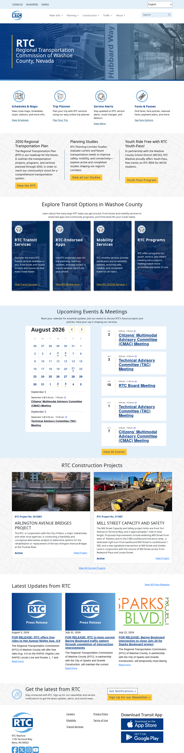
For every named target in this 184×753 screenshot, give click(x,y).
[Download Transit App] (142, 724)
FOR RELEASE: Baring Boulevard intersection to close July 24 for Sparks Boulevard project (142, 641)
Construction (90, 15)
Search (169, 14)
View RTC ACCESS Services (111, 284)
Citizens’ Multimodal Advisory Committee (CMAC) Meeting (138, 339)
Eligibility (71, 720)
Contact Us (17, 4)
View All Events (114, 452)
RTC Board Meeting (137, 385)
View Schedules (20, 120)
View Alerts (100, 123)
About (119, 15)
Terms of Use (100, 720)
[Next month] (82, 329)
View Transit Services (26, 284)
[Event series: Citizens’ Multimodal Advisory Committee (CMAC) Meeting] (65, 397)
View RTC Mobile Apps (68, 284)
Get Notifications (121, 691)
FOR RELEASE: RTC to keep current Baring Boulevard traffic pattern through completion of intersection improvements (90, 642)
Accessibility (32, 4)
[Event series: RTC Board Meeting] (136, 381)
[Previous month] (72, 329)
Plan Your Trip (60, 120)
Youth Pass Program (141, 180)
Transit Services (74, 726)
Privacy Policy (100, 714)
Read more (18, 661)
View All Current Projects (92, 568)
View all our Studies (86, 177)
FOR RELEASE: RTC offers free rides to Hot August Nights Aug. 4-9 (36, 639)
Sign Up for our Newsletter (128, 697)
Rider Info (55, 15)
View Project (80, 552)
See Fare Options (144, 120)
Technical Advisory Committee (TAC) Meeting (137, 364)
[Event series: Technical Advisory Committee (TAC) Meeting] (66, 417)
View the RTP (26, 185)
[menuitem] (17, 4)
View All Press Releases (157, 584)
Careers (45, 4)
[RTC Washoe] (17, 15)
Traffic (107, 15)
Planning (72, 15)
